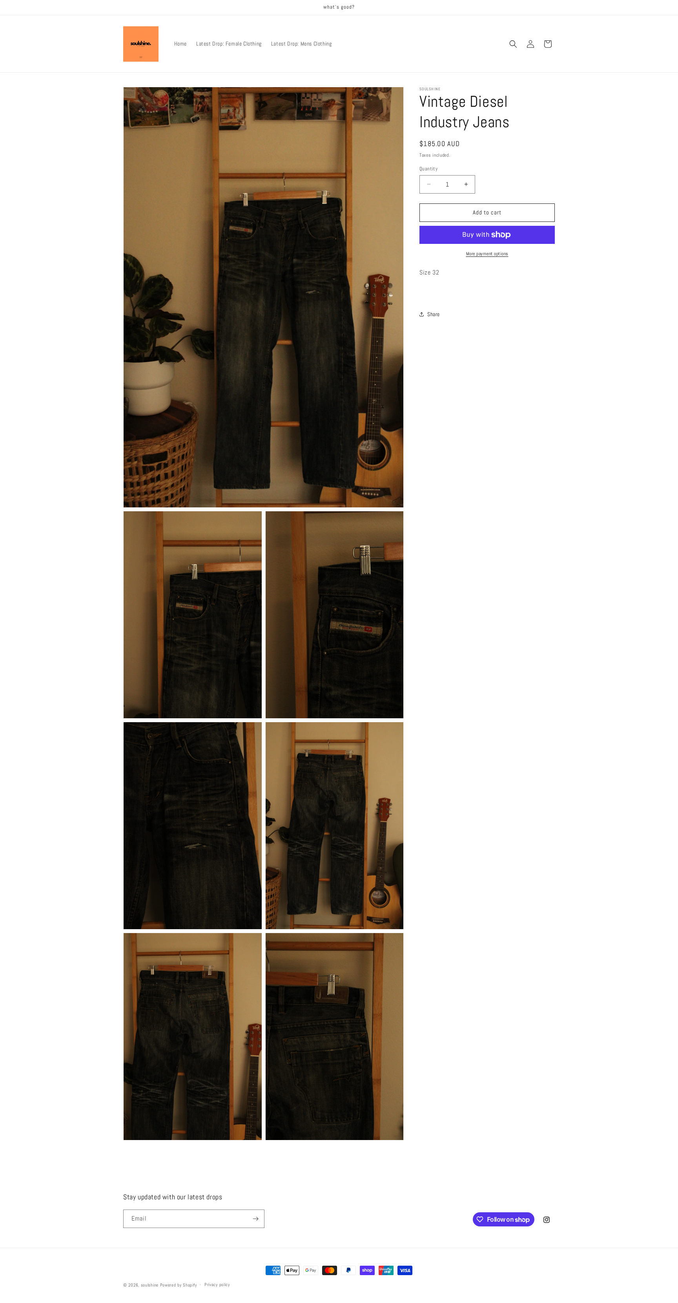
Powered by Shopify (178, 1285)
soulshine (150, 1285)
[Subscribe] (255, 1219)
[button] (513, 44)
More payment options (487, 254)
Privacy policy (217, 1284)
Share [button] (433, 314)
